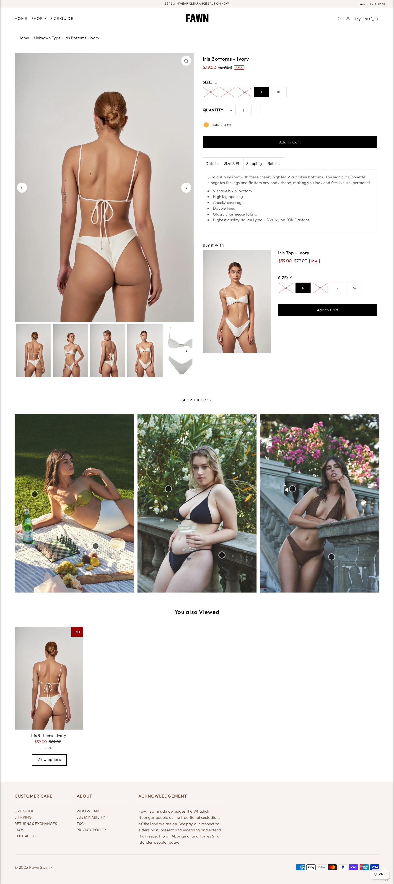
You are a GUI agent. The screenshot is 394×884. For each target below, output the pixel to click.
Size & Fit (232, 163)
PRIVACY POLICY (92, 829)
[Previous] (22, 188)
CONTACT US (26, 836)
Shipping (254, 163)
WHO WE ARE (89, 811)
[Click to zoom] (186, 61)
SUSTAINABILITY (91, 817)
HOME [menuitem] (21, 18)
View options (49, 759)
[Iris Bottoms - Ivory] (49, 678)
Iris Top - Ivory (293, 252)
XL (279, 92)
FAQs (19, 829)
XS (210, 92)
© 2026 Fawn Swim (32, 867)
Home (23, 37)
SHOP (37, 18)
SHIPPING (23, 817)
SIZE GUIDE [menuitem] (61, 18)
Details (212, 163)
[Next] (186, 188)
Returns (274, 163)
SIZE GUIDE (24, 811)
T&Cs (81, 823)
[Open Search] (339, 18)
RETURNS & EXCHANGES (36, 823)
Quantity (213, 109)
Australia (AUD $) (372, 4)
